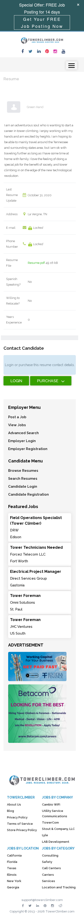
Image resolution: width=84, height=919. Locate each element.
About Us (14, 804)
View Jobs (17, 425)
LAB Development (55, 841)
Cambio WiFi (51, 804)
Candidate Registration (28, 494)
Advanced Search (23, 433)
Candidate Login (22, 486)
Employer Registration (27, 449)
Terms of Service (20, 823)
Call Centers (51, 868)
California (14, 855)
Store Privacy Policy (22, 830)
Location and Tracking (59, 887)
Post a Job (17, 417)
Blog (10, 811)
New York (14, 881)
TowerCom (50, 822)
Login (16, 380)
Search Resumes (22, 478)
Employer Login (22, 441)
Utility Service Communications (54, 813)
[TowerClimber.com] (42, 40)
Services (48, 881)
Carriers (48, 874)
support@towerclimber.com (42, 900)
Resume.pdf (36, 263)
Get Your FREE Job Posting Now (42, 22)
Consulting (50, 855)
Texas (11, 868)
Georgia (13, 887)
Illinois (12, 874)
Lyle (45, 835)
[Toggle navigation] (71, 65)
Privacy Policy (17, 817)
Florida (12, 862)
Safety (47, 862)
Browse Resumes (23, 471)
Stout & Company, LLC (58, 829)
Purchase (47, 380)
